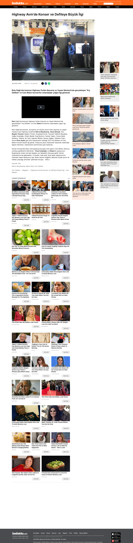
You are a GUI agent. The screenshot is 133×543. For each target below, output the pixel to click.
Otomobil (72, 6)
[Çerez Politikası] (67, 542)
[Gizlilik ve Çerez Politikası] (56, 542)
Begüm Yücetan (18, 134)
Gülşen (52, 151)
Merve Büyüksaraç (42, 132)
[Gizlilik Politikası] (45, 542)
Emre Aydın (21, 140)
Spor (59, 533)
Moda (63, 6)
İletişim (23, 538)
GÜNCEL (48, 4)
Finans (24, 6)
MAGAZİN (86, 4)
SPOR (76, 4)
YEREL (95, 4)
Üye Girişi (117, 3)
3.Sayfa (117, 6)
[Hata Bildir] (99, 542)
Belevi (39, 123)
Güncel (43, 533)
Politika (16, 6)
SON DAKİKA (37, 4)
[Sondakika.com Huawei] (116, 541)
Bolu (13, 121)
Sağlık (90, 6)
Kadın (55, 6)
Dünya (48, 533)
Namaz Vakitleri (83, 533)
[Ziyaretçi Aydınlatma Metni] (90, 542)
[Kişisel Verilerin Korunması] (77, 542)
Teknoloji (34, 6)
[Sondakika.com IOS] (116, 533)
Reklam (19, 538)
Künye (27, 538)
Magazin (65, 533)
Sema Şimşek (55, 132)
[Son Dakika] (20, 3)
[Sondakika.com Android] (116, 537)
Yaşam (82, 6)
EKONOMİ (67, 4)
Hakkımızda (14, 538)
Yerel (70, 533)
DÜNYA (58, 4)
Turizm (99, 6)
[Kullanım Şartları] (37, 542)
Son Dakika (36, 533)
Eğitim (108, 6)
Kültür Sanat (45, 6)
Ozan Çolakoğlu (41, 151)
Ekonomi (54, 533)
